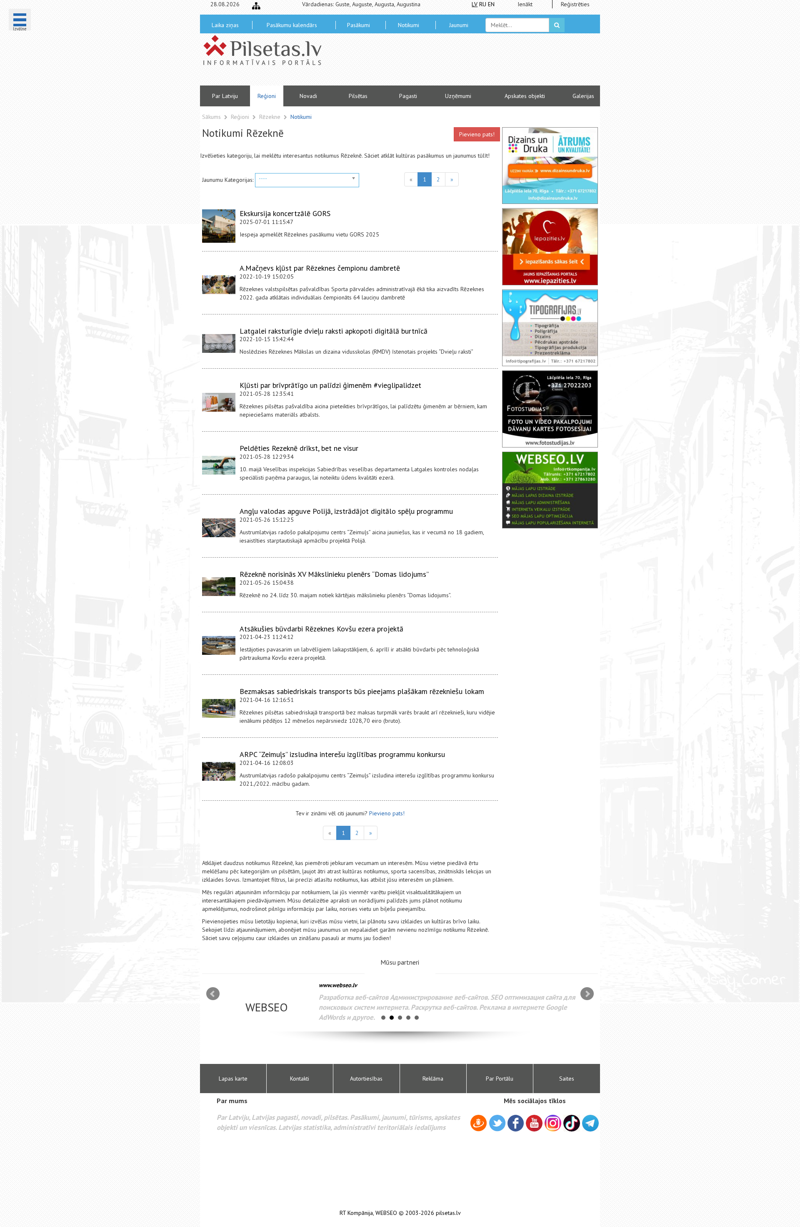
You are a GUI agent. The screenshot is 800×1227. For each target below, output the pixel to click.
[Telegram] (590, 1123)
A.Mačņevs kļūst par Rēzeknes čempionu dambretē (320, 268)
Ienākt (525, 4)
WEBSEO (386, 1213)
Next (587, 994)
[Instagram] (553, 1123)
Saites (566, 1078)
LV (475, 4)
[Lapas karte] (256, 6)
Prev (213, 994)
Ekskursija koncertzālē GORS (285, 213)
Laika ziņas (225, 25)
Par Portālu (499, 1078)
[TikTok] (571, 1123)
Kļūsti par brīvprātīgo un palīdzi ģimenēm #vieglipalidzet (330, 385)
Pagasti (408, 96)
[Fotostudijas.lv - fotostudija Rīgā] (550, 408)
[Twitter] (497, 1124)
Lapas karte (233, 1078)
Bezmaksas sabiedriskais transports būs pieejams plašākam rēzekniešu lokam (362, 691)
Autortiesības (366, 1078)
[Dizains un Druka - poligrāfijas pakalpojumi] (550, 165)
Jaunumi (458, 25)
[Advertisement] (460, 62)
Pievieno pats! (477, 134)
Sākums (211, 117)
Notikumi (408, 25)
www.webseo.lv (338, 985)
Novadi (308, 96)
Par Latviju (225, 96)
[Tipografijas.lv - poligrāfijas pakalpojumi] (550, 327)
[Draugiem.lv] (478, 1124)
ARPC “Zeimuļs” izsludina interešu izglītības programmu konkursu (342, 754)
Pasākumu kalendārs (292, 25)
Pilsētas (358, 96)
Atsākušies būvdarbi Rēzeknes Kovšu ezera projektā (321, 629)
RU (482, 4)
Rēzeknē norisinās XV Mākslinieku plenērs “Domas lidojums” (334, 574)
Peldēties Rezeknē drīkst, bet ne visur (299, 448)
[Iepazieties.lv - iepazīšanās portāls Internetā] (550, 246)
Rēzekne (270, 117)
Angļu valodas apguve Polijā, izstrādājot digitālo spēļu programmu (346, 511)
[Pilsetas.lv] (266, 50)
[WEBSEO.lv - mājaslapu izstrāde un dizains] (550, 490)
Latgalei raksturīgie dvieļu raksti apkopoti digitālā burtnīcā (334, 331)
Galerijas (583, 96)
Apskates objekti (525, 96)
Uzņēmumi (458, 96)
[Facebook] (516, 1124)
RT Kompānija (356, 1213)
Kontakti (299, 1078)
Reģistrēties (575, 4)
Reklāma (432, 1078)
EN (491, 4)
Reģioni (267, 96)
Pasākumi (358, 25)
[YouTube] (534, 1123)
